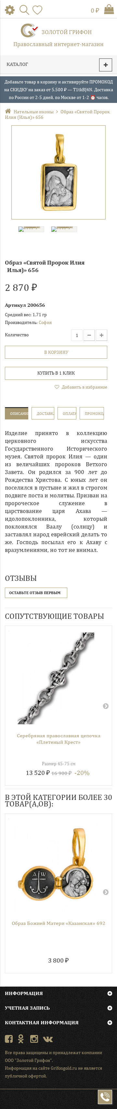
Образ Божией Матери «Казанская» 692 (58, 923)
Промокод (94, 413)
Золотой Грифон (67, 32)
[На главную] (9, 111)
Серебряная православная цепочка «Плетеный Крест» (58, 738)
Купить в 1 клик (56, 373)
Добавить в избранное (84, 387)
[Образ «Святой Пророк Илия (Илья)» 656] (58, 172)
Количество (17, 334)
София (45, 322)
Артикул (15, 305)
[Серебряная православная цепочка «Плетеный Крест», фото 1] (56, 678)
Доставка (45, 413)
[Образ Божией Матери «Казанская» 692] (56, 866)
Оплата (69, 413)
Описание (19, 413)
